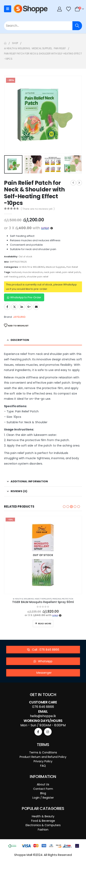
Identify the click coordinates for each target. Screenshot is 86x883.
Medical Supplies (55, 267)
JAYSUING (19, 317)
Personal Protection (62, 598)
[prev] (73, 183)
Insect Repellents (43, 598)
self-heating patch (14, 276)
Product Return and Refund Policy (43, 757)
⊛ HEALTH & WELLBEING (32, 267)
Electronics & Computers (43, 825)
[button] (9, 115)
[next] (79, 183)
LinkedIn (22, 307)
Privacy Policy (43, 761)
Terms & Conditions (43, 752)
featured (16, 272)
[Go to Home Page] (5, 43)
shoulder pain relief (37, 276)
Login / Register (43, 798)
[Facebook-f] (38, 732)
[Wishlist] (68, 9)
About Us (43, 784)
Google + (29, 307)
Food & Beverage (43, 821)
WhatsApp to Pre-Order (25, 297)
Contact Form (43, 789)
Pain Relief (72, 267)
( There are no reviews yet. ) (38, 209)
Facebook (7, 307)
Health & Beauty (43, 816)
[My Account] (59, 9)
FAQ (43, 766)
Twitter (14, 307)
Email (36, 307)
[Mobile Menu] (7, 8)
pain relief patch (71, 272)
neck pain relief (52, 272)
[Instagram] (48, 732)
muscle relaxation (32, 272)
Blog (43, 793)
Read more (44, 623)
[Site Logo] (31, 8)
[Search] (77, 25)
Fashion (43, 830)
